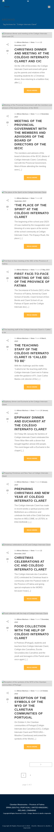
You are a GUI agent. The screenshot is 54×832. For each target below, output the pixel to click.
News (33, 42)
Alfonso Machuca (22, 42)
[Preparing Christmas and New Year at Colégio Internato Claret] (27, 474)
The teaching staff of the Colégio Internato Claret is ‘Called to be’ (31, 353)
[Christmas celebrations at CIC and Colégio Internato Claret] (27, 544)
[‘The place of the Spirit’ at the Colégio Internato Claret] (27, 192)
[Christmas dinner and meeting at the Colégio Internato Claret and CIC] (27, 35)
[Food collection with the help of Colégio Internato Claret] (27, 613)
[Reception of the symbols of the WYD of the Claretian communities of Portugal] (27, 683)
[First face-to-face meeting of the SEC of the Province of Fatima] (27, 262)
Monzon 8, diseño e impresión (42, 813)
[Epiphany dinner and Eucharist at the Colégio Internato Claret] (27, 403)
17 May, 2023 (44, 270)
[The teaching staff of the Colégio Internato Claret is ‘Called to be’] (27, 331)
